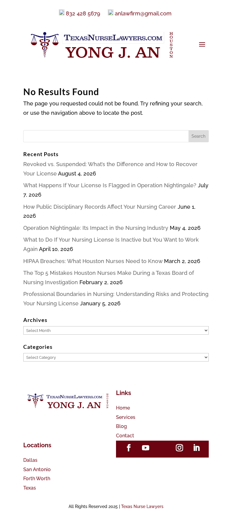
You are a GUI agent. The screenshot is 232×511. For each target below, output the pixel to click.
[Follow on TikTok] (162, 448)
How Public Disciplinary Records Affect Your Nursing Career (99, 207)
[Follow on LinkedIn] (196, 448)
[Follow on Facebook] (128, 448)
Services (125, 417)
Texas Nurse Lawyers (142, 506)
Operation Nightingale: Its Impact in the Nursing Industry (95, 228)
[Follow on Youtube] (145, 448)
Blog (121, 426)
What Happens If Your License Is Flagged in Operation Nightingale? (109, 185)
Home (123, 408)
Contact (125, 436)
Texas (29, 488)
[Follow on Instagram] (179, 448)
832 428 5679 (83, 13)
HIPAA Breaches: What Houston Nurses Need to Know (93, 261)
